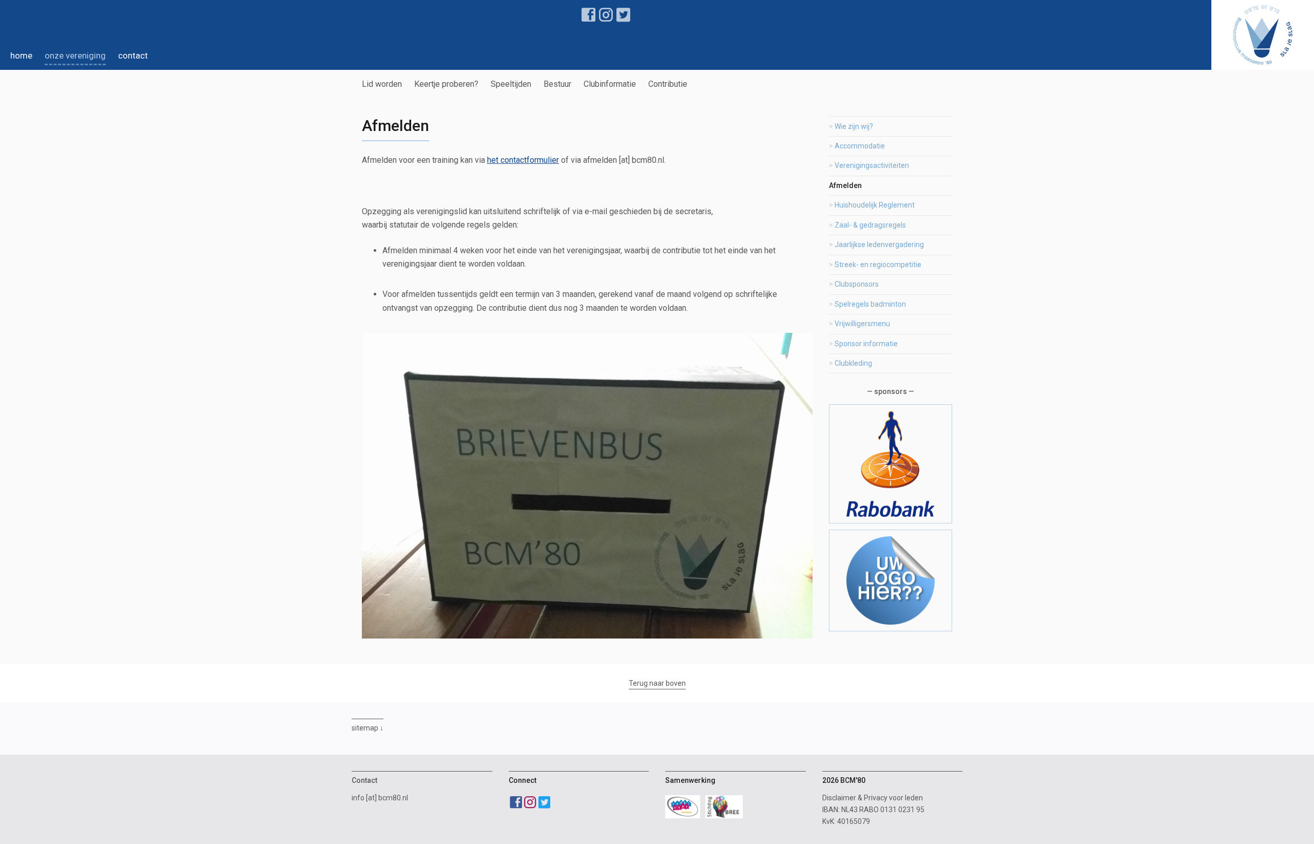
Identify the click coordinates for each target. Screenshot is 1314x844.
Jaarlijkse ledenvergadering (879, 244)
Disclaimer (839, 798)
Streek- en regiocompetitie (878, 264)
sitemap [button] (365, 728)
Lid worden (382, 84)
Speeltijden (511, 84)
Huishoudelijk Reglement (875, 205)
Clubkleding (853, 363)
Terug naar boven (657, 683)
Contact (133, 55)
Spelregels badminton (870, 304)
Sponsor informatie (866, 344)
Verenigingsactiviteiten (872, 165)
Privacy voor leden (893, 798)
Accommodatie (860, 146)
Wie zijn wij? (854, 126)
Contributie (667, 84)
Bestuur (557, 84)
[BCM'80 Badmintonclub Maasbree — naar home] (1262, 35)
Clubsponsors (857, 284)
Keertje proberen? (446, 84)
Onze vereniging (75, 55)
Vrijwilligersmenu (862, 324)
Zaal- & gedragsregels (870, 225)
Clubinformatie (610, 84)
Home (21, 55)
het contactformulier (523, 160)
